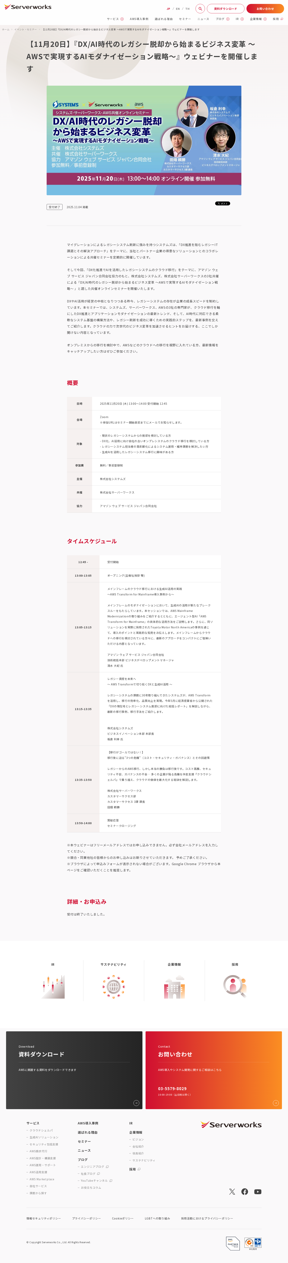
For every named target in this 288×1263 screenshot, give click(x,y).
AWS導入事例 (139, 19)
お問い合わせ (265, 9)
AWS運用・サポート (43, 1165)
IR (237, 19)
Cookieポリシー (123, 1218)
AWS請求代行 (38, 1151)
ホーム (5, 29)
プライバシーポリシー (86, 1218)
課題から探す (38, 1193)
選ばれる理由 (164, 19)
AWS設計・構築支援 (43, 1158)
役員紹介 (138, 1153)
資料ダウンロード (225, 9)
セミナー (185, 19)
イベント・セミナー (25, 29)
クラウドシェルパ (41, 1130)
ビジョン (138, 1139)
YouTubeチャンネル (94, 1180)
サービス (113, 19)
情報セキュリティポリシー (43, 1218)
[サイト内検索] (200, 8)
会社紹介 (138, 1146)
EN (178, 8)
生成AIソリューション (44, 1137)
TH (187, 8)
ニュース (203, 19)
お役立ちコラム (91, 1188)
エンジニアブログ (92, 1167)
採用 (276, 19)
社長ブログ (88, 1174)
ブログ (220, 19)
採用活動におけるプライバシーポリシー (207, 1218)
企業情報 (256, 19)
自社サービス (38, 1186)
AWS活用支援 (38, 1172)
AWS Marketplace (42, 1179)
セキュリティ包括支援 (44, 1144)
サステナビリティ (143, 1160)
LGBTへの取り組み (157, 1218)
